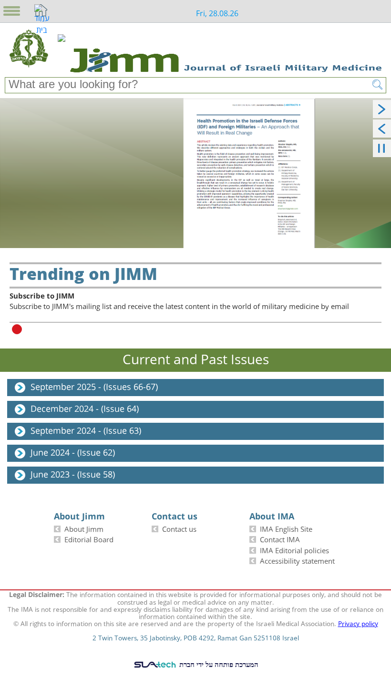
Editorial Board (88, 538)
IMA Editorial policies (294, 549)
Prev (381, 126)
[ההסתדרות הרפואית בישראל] (61, 48)
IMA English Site (286, 528)
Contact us (179, 528)
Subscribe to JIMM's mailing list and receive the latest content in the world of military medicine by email (179, 301)
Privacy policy (358, 622)
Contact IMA (280, 538)
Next (381, 106)
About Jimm (83, 528)
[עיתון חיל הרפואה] (29, 48)
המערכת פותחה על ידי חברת (217, 664)
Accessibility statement (297, 560)
